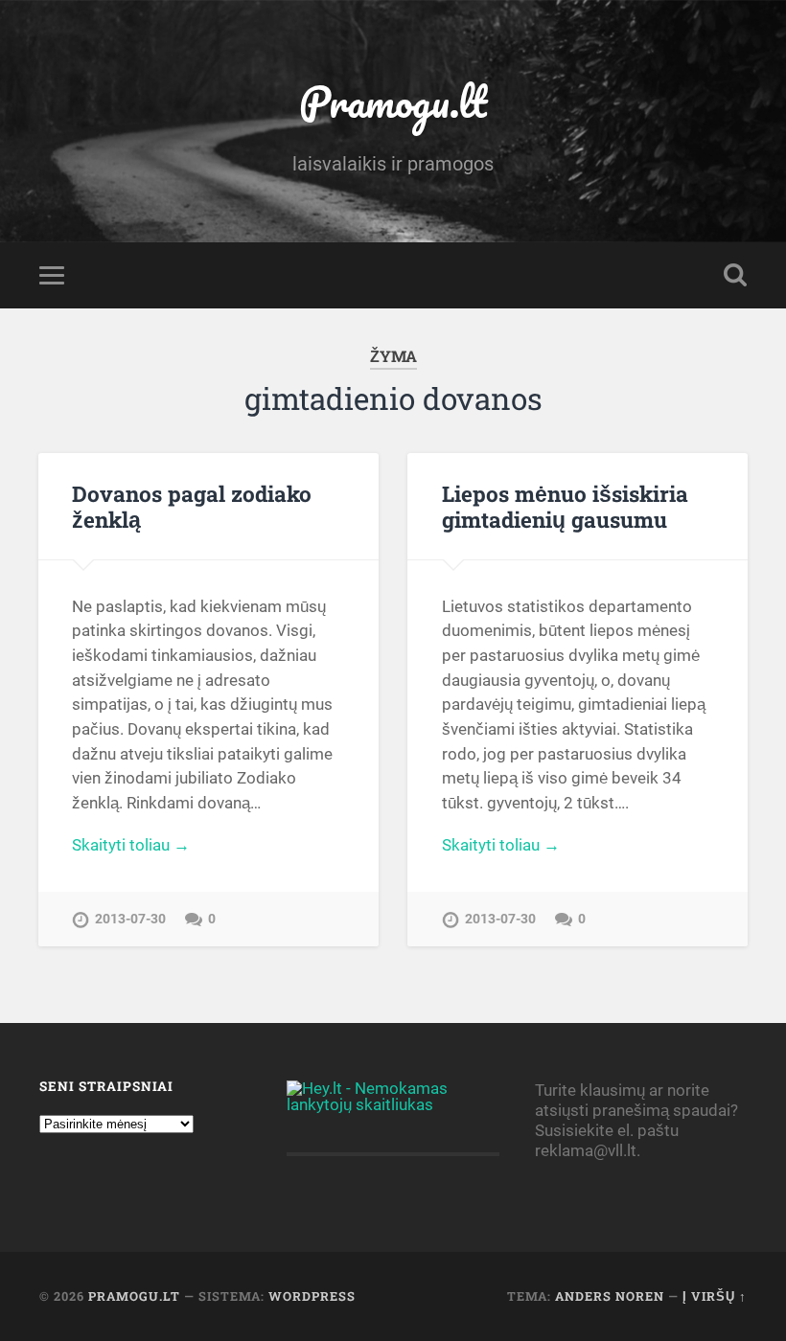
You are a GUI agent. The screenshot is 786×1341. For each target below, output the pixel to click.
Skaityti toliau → (131, 844)
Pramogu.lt (393, 101)
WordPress (312, 1296)
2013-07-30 (130, 919)
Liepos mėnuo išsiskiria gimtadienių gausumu (565, 506)
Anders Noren (609, 1296)
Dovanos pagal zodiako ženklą (192, 506)
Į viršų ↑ (714, 1296)
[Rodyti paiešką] (735, 274)
